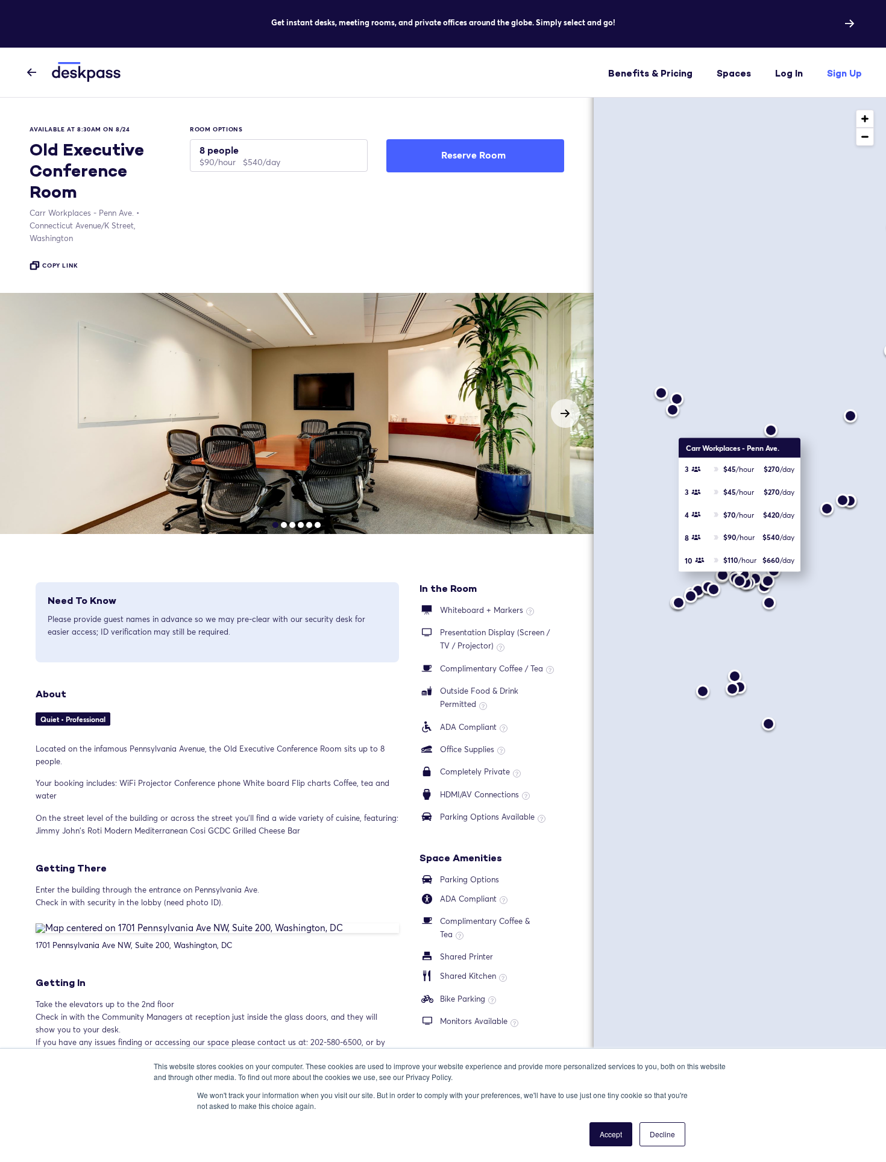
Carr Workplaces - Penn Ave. (82, 212)
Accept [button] (611, 1134)
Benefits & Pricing (650, 73)
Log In (789, 73)
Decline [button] (662, 1134)
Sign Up (844, 73)
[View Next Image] (565, 413)
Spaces (734, 73)
